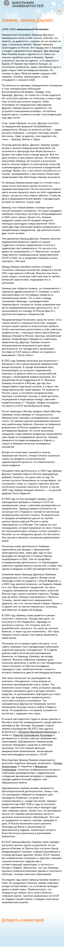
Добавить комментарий (23, 920)
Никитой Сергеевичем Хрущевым (32, 735)
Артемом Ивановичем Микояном (37, 731)
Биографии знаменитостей (28, 4)
